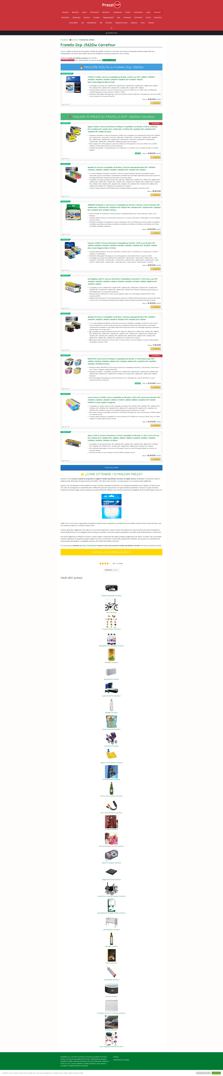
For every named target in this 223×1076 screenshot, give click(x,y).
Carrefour (157, 12)
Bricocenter (94, 12)
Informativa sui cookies (121, 1060)
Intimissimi (138, 17)
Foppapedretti (108, 17)
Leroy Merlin (73, 23)
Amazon (65, 12)
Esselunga (76, 17)
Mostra (115, 570)
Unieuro (151, 23)
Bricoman (106, 12)
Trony (143, 23)
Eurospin (96, 17)
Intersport (127, 17)
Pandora (109, 23)
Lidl (82, 23)
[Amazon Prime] (158, 99)
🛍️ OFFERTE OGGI (111, 33)
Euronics (87, 17)
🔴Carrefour (73, 40)
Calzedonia (117, 12)
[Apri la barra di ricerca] (111, 28)
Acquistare (156, 103)
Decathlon (65, 17)
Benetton (75, 12)
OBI (101, 23)
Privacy (115, 1057)
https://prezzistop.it (89, 545)
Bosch (84, 12)
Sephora (134, 23)
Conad (127, 12)
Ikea (118, 17)
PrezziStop (64, 40)
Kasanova (158, 17)
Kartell (148, 17)
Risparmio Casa (121, 23)
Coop (148, 12)
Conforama (138, 12)
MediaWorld (91, 23)
